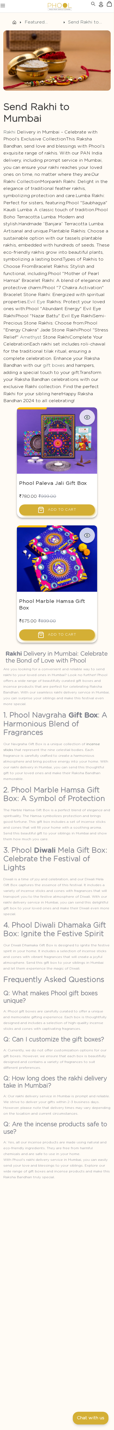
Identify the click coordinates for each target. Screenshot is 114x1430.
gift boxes (54, 365)
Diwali (45, 850)
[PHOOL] (45, 6)
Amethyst (31, 337)
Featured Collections (37, 23)
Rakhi (9, 132)
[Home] (14, 22)
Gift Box (83, 715)
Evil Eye (36, 302)
